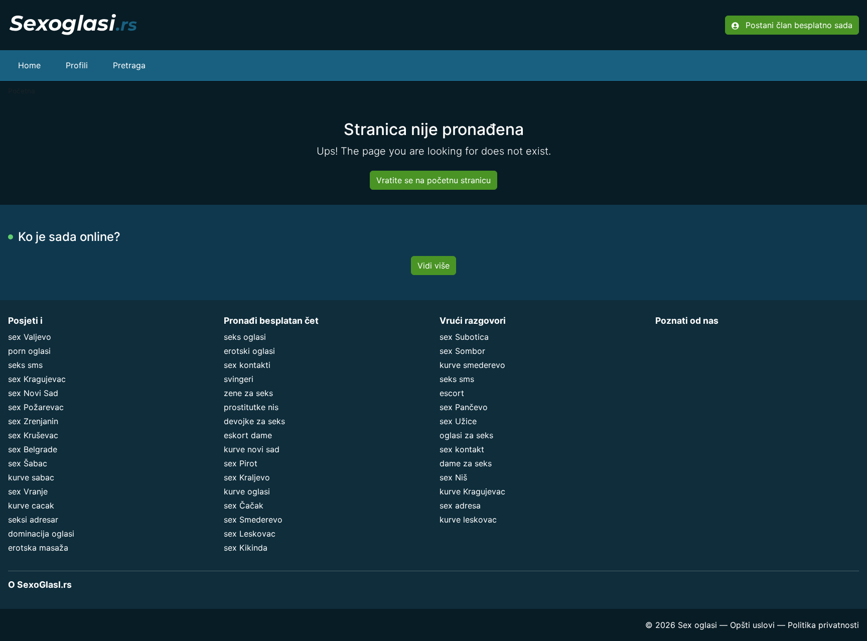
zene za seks (248, 393)
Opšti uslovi (752, 625)
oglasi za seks (466, 435)
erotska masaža (38, 548)
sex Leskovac (249, 534)
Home (29, 65)
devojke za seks (254, 421)
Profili (77, 65)
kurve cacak (31, 505)
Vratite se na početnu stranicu (433, 180)
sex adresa (460, 505)
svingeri (238, 379)
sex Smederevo (253, 520)
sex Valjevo (29, 337)
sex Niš (453, 477)
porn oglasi (29, 351)
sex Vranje (28, 491)
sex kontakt (462, 449)
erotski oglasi (249, 351)
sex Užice (458, 421)
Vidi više (433, 266)
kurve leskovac (468, 520)
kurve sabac (31, 477)
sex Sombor (462, 351)
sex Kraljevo (247, 477)
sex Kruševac (33, 435)
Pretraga (129, 65)
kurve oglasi (247, 491)
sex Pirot (240, 463)
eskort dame (248, 435)
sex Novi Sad (33, 393)
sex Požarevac (36, 407)
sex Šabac (27, 463)
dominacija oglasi (41, 534)
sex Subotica (464, 337)
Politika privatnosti (823, 625)
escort (452, 393)
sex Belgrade (32, 449)
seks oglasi (245, 337)
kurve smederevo (472, 365)
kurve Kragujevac (472, 491)
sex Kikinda (245, 548)
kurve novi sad (251, 449)
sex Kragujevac (37, 379)
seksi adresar (33, 520)
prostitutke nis (251, 407)
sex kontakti (247, 365)
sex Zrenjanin (33, 421)
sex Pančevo (464, 407)
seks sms (25, 365)
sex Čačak (243, 505)
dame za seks (466, 463)
